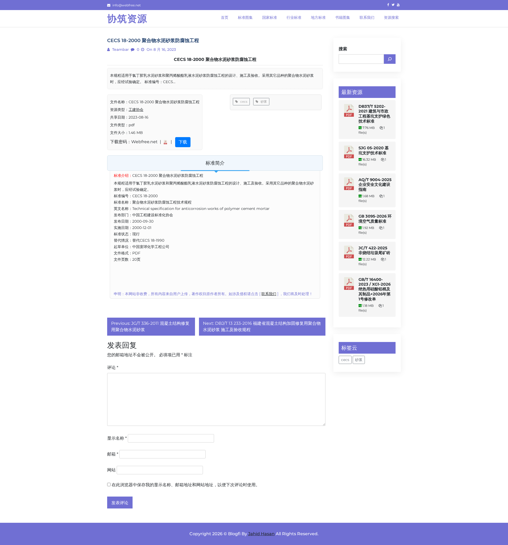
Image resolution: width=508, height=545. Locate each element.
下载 (183, 142)
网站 (111, 469)
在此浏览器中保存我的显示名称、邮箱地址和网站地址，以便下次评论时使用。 (186, 484)
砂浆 (262, 101)
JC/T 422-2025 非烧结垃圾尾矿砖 (374, 250)
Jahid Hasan (261, 533)
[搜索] (390, 59)
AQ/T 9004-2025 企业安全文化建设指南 (375, 184)
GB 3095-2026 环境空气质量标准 (375, 219)
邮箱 (112, 454)
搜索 (343, 48)
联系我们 (268, 293)
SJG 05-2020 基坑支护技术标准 (374, 150)
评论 (112, 367)
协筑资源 (127, 18)
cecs (242, 101)
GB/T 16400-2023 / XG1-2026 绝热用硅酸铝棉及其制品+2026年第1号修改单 (375, 289)
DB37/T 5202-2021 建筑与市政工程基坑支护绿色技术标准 (374, 114)
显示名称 (117, 438)
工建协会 (136, 109)
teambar (120, 49)
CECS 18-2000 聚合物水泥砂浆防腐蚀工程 (215, 59)
